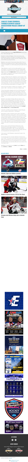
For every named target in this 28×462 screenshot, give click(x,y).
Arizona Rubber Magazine (8, 446)
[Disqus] (14, 239)
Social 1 (15, 440)
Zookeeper (10, 458)
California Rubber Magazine (19, 446)
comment (4, 31)
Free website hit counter (14, 461)
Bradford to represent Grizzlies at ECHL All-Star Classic (13, 194)
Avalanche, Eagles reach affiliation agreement (11, 173)
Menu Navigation (14, 17)
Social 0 (12, 440)
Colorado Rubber (14, 8)
